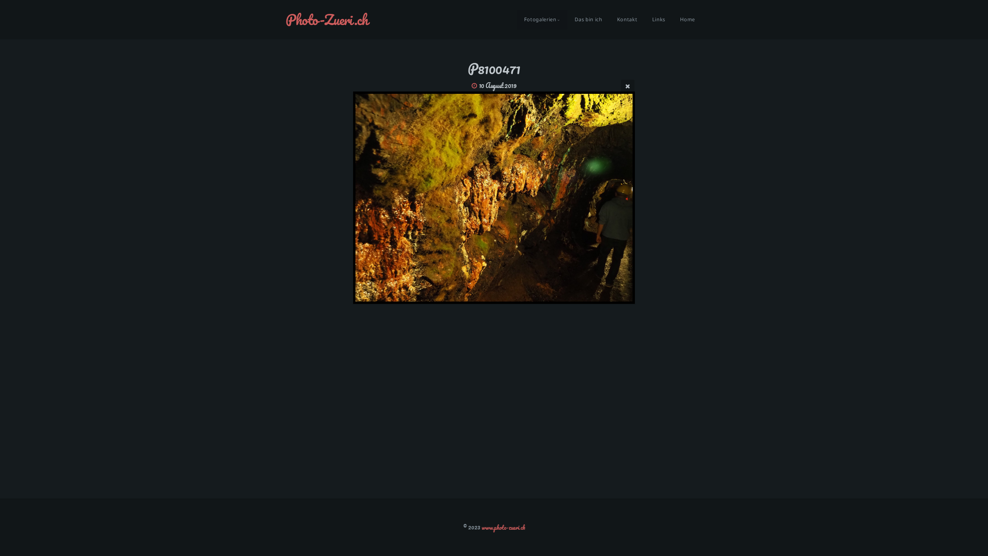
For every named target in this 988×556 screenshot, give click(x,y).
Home (687, 19)
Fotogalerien (540, 19)
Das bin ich (588, 19)
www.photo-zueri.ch (503, 527)
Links (658, 19)
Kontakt (627, 19)
